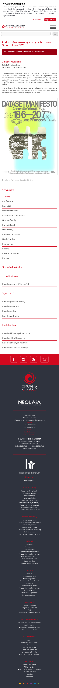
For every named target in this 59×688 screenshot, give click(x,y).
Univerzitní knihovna (29, 520)
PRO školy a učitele (29, 647)
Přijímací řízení (29, 549)
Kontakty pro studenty (29, 595)
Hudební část (9, 325)
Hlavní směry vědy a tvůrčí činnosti (29, 623)
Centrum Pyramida (29, 525)
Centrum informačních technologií (29, 530)
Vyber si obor (29, 547)
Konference (7, 201)
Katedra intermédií (10, 306)
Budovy (5, 249)
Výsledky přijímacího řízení (29, 552)
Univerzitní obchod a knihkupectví (29, 522)
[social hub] (44, 359)
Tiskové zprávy (29, 667)
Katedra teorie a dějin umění (15, 284)
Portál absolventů (29, 605)
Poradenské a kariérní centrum (29, 534)
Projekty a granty (29, 625)
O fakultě (8, 190)
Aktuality (6, 197)
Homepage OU (29, 481)
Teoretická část (10, 276)
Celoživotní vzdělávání (29, 650)
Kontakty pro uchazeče (29, 564)
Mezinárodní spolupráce (13, 216)
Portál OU (29, 574)
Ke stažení (29, 674)
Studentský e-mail (29, 576)
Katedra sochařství (10, 316)
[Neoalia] (29, 403)
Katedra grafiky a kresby (13, 302)
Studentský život (29, 561)
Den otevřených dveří (29, 559)
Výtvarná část (9, 293)
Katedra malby (9, 311)
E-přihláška (29, 545)
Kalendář (6, 206)
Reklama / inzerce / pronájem (29, 654)
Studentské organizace (29, 593)
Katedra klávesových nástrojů (16, 333)
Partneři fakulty (9, 225)
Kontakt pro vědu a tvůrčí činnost (29, 630)
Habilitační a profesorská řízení (29, 628)
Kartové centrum (29, 532)
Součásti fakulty (12, 267)
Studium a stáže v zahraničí (29, 581)
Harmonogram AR (29, 579)
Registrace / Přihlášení (29, 608)
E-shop (29, 645)
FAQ (29, 610)
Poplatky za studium (29, 586)
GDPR (29, 640)
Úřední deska (8, 239)
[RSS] (33, 359)
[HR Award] (29, 466)
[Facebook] (13, 359)
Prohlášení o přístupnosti (29, 643)
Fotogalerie (7, 244)
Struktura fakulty (10, 211)
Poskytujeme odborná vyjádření (29, 669)
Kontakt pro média (29, 665)
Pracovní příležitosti (11, 234)
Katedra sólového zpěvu (13, 338)
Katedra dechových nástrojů (15, 348)
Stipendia (29, 583)
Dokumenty (7, 230)
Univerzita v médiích (29, 672)
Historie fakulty (9, 220)
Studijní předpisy (29, 590)
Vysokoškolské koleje (29, 527)
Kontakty (6, 258)
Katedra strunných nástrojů (15, 343)
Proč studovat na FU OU (29, 556)
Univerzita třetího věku (29, 652)
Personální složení (10, 253)
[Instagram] (23, 359)
